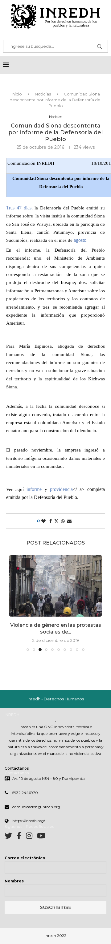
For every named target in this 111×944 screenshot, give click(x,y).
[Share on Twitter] (56, 521)
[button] (14, 603)
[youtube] (41, 837)
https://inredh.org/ (28, 820)
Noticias (43, 93)
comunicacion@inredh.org (36, 806)
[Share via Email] (69, 521)
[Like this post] (43, 521)
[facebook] (21, 837)
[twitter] (11, 837)
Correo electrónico (25, 858)
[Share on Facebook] (50, 521)
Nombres (14, 881)
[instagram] (31, 837)
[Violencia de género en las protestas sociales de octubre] (55, 586)
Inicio (16, 93)
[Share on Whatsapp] (63, 521)
